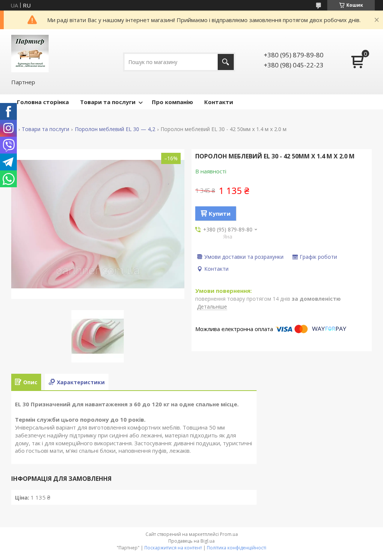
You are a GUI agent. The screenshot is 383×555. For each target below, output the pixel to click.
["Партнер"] (30, 53)
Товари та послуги (107, 102)
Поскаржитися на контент (173, 548)
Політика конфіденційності (236, 548)
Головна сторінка (43, 102)
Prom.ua (229, 534)
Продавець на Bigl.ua (191, 541)
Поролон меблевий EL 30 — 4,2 (115, 129)
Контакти (218, 102)
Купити (219, 213)
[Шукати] (226, 62)
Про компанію (172, 102)
